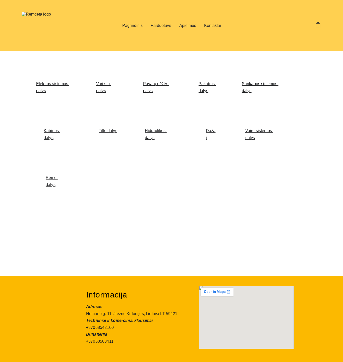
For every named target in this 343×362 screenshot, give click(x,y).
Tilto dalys (108, 131)
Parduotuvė (161, 25)
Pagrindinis (132, 25)
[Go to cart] (318, 25)
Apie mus (187, 25)
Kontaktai (212, 25)
